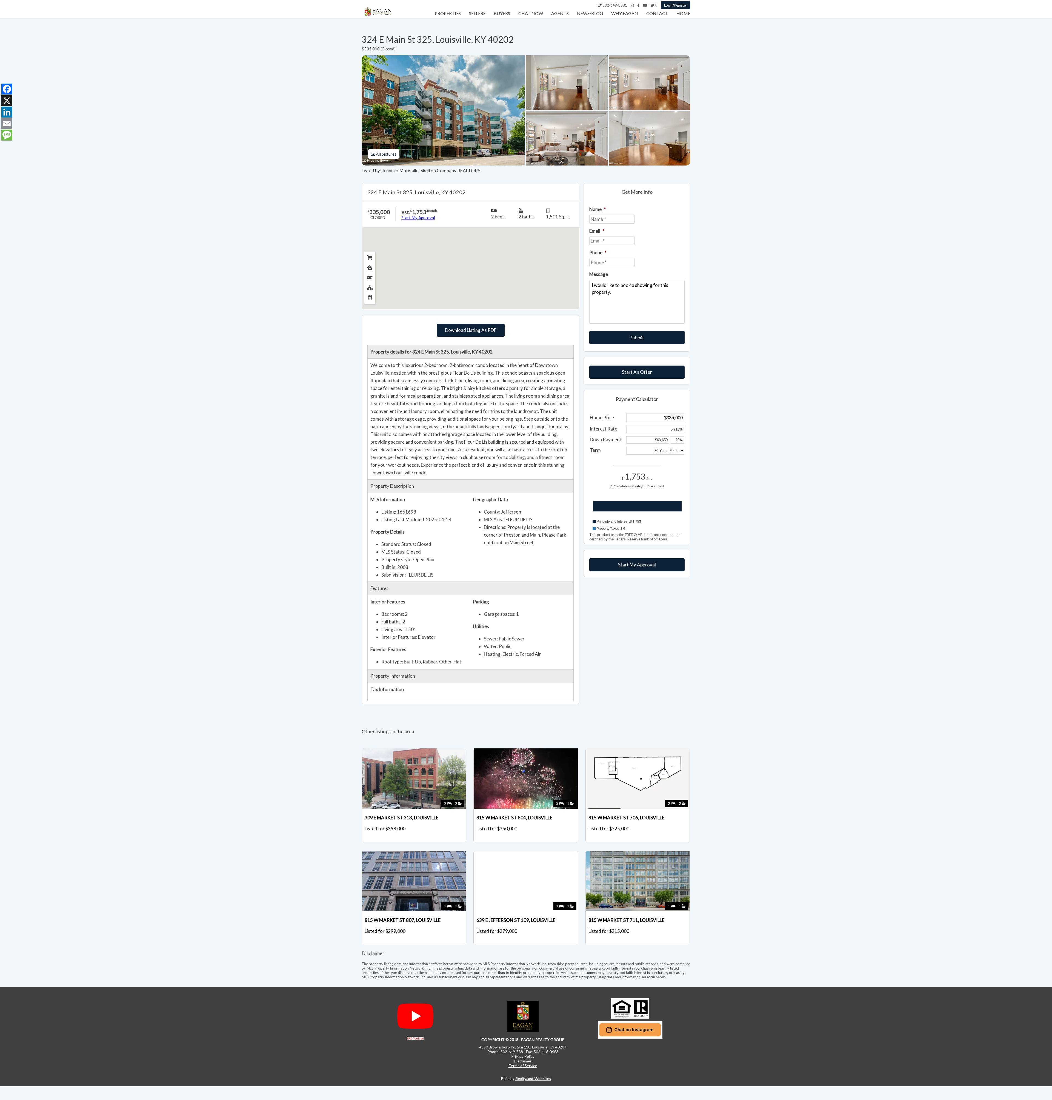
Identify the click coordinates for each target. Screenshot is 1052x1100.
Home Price (602, 417)
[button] (637, 521)
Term (595, 450)
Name (597, 209)
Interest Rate (603, 429)
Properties (448, 13)
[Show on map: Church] (369, 286)
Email (596, 231)
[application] (637, 511)
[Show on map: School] (369, 276)
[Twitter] (652, 5)
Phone (598, 252)
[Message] (7, 135)
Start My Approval (637, 565)
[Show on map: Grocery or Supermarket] (369, 256)
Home (683, 13)
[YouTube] (645, 5)
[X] (7, 100)
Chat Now (530, 13)
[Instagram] (632, 5)
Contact (657, 13)
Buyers (502, 13)
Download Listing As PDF (470, 330)
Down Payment (605, 439)
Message (598, 274)
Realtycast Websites (533, 1078)
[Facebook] (638, 5)
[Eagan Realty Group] (378, 16)
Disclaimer (522, 1061)
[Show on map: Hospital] (369, 266)
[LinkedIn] (7, 112)
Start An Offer (637, 372)
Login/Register (675, 5)
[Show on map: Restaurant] (369, 296)
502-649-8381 (614, 5)
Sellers (477, 13)
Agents (560, 13)
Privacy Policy (522, 1056)
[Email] (7, 123)
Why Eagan (624, 13)
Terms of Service (522, 1065)
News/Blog (590, 13)
